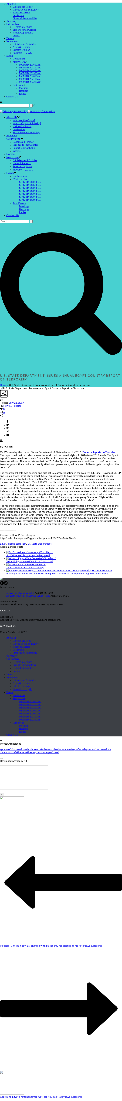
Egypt (3, 544)
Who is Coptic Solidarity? (26, 9)
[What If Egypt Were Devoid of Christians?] (31, 558)
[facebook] (2, 584)
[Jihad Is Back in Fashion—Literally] (26, 564)
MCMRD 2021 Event (30, 79)
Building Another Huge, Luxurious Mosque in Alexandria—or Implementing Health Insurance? (57, 573)
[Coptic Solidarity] (27, 111)
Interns (16, 35)
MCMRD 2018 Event (30, 70)
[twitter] (6, 584)
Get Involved (13, 24)
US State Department (39, 544)
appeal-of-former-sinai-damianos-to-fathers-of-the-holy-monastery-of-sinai (42, 749)
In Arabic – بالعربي (22, 53)
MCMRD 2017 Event (30, 67)
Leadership (18, 15)
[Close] (1, 758)
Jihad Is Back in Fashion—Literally (25, 567)
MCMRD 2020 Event (30, 76)
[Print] (1, 441)
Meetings (23, 88)
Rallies (22, 93)
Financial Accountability (25, 18)
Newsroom (11, 41)
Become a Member (22, 27)
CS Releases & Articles (24, 44)
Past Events (18, 85)
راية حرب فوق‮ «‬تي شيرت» (20, 593)
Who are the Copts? (23, 6)
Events (9, 55)
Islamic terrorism (17, 544)
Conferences (19, 58)
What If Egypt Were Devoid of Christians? (29, 561)
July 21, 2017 (16, 403)
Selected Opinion (21, 49)
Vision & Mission (21, 12)
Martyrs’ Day (19, 61)
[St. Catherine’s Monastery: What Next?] (29, 552)
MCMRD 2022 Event (30, 82)
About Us (11, 4)
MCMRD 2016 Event (30, 64)
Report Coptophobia (23, 32)
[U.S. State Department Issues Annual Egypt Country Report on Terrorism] (0, 388)
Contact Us (12, 96)
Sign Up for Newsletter (24, 29)
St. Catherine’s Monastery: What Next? (28, 555)
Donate (10, 38)
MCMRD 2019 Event (30, 73)
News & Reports (21, 47)
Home (3, 385)
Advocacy (11, 21)
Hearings (23, 90)
